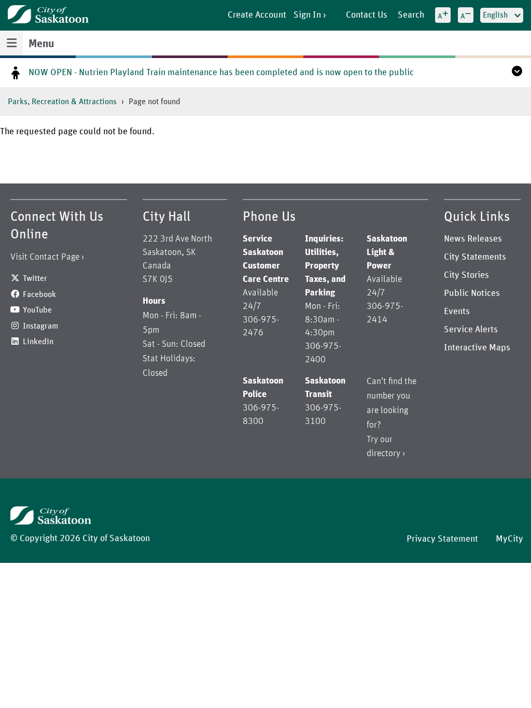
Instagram (40, 326)
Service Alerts (471, 329)
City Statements (475, 257)
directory (383, 453)
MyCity (509, 539)
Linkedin (38, 341)
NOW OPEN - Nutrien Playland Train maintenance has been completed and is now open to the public (221, 72)
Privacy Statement (442, 539)
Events (457, 311)
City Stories (466, 275)
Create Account (257, 15)
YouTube (37, 310)
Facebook (39, 294)
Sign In (307, 15)
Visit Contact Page (44, 257)
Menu (41, 44)
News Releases (473, 239)
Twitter (35, 278)
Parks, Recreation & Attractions (62, 101)
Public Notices (472, 293)
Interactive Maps (477, 347)
